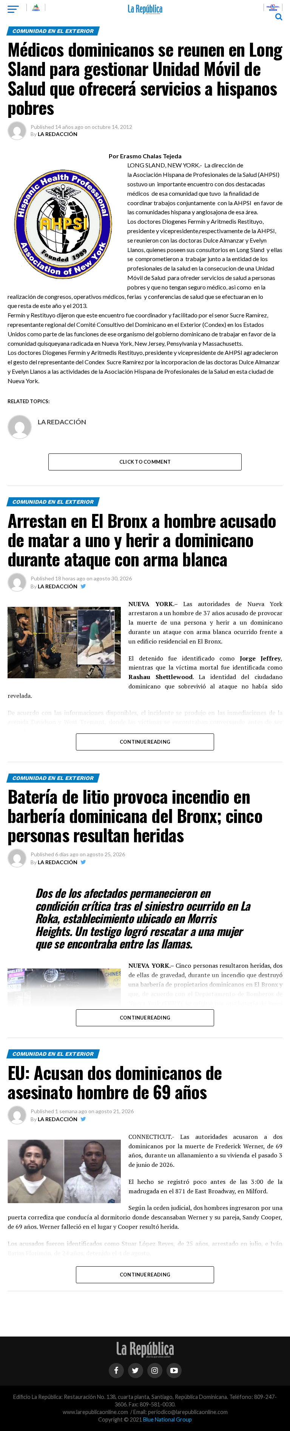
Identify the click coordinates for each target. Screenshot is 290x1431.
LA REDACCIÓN (57, 134)
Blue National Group (167, 1419)
